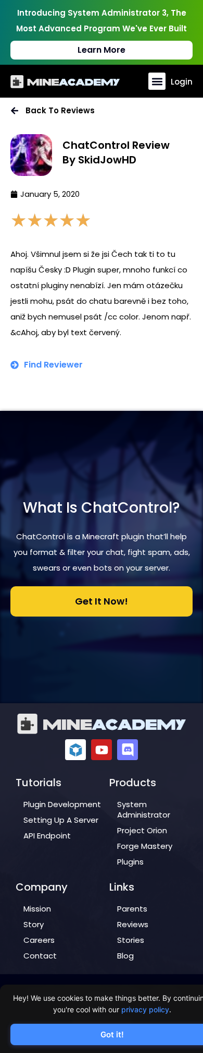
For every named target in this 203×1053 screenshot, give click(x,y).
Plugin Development (62, 804)
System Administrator (143, 809)
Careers (39, 939)
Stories (130, 939)
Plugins (130, 861)
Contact (40, 955)
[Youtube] (101, 749)
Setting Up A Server (60, 819)
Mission (37, 908)
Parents (132, 908)
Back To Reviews (60, 110)
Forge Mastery (144, 846)
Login (182, 81)
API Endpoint (47, 835)
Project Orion (142, 830)
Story (33, 924)
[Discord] (127, 749)
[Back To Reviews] (14, 111)
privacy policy (145, 1009)
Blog (125, 955)
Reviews (132, 924)
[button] (157, 81)
